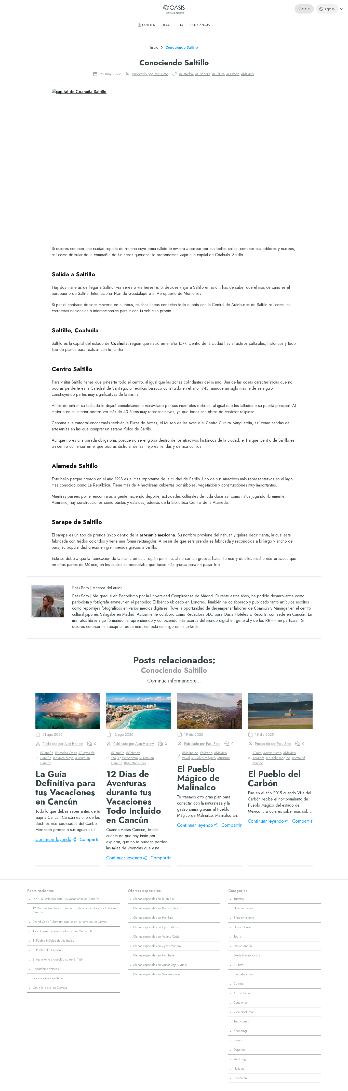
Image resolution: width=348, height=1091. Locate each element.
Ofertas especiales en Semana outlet (157, 974)
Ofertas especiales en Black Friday (155, 908)
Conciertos (240, 1002)
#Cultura (218, 73)
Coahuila (119, 343)
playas (238, 1040)
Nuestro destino (244, 908)
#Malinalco (190, 752)
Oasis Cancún (243, 946)
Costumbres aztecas (46, 969)
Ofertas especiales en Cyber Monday (157, 946)
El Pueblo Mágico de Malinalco (53, 940)
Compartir (90, 839)
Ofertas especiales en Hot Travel (154, 955)
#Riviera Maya (63, 757)
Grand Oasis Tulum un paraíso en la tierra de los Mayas (69, 921)
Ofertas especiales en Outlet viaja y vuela (160, 965)
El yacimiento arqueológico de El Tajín (58, 959)
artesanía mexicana (157, 535)
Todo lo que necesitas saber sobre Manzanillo (63, 931)
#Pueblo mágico (203, 757)
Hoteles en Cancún (194, 25)
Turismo (239, 899)
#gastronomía (127, 757)
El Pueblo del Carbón (47, 950)
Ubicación (240, 1078)
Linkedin (192, 626)
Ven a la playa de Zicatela (50, 987)
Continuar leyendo (53, 839)
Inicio (154, 47)
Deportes (239, 1049)
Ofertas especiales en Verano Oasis (156, 936)
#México (247, 73)
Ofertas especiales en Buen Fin (153, 899)
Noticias (239, 1068)
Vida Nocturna (243, 1012)
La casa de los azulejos (48, 978)
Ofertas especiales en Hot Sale (153, 917)
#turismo (223, 757)
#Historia (232, 73)
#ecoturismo (272, 752)
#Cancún (46, 752)
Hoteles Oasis (242, 927)
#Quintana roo (135, 763)
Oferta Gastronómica (247, 955)
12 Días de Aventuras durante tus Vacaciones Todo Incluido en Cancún (74, 910)
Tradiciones (241, 1021)
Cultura (238, 965)
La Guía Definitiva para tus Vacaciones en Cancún (66, 899)
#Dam (257, 752)
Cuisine (239, 983)
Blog (166, 25)
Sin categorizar (244, 974)
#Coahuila (202, 73)
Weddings (240, 1059)
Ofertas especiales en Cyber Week (155, 927)
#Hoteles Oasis (66, 752)
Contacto (304, 8)
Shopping (240, 1031)
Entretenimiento (244, 917)
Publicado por (150, 73)
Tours (237, 936)
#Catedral (186, 73)
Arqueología (242, 993)
